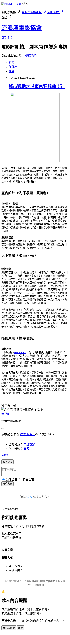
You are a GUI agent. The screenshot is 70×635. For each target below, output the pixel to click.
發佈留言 (7, 483)
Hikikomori (20, 352)
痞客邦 (24, 434)
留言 (32, 434)
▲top (4, 454)
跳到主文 (7, 37)
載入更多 (7, 462)
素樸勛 (5, 413)
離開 (20, 628)
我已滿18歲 (9, 628)
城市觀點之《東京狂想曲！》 (37, 86)
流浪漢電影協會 (21, 28)
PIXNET (17, 581)
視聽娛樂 (31, 55)
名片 (11, 71)
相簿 (11, 62)
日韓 (26, 448)
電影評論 (29, 444)
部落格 (13, 66)
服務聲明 (39, 585)
